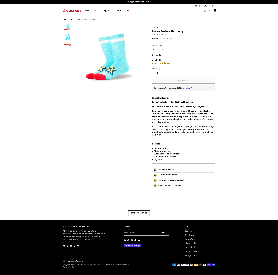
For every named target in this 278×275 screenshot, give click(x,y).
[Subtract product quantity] (154, 73)
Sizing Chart (190, 255)
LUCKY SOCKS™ (159, 34)
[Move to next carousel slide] (213, 202)
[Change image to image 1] (67, 27)
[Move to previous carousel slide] (208, 202)
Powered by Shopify (70, 267)
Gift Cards (189, 235)
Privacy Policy (191, 243)
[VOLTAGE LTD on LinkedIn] (71, 246)
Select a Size (157, 46)
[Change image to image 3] (67, 45)
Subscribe (165, 233)
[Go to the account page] (209, 11)
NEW (72, 19)
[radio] (154, 50)
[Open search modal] (205, 11)
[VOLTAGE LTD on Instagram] (67, 246)
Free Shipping (191, 247)
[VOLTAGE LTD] (72, 10)
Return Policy (191, 239)
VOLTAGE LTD (81, 265)
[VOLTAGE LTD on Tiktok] (74, 246)
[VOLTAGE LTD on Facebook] (64, 246)
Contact (189, 231)
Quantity (156, 68)
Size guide (156, 55)
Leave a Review (192, 251)
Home (65, 19)
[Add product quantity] (161, 73)
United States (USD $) (205, 6)
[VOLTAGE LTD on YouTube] (78, 246)
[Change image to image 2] (67, 37)
